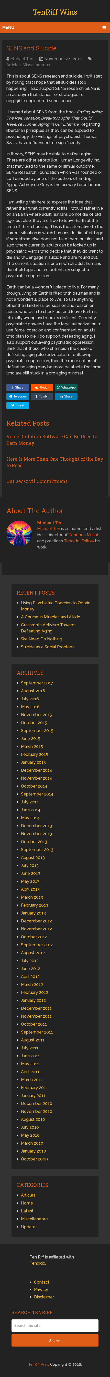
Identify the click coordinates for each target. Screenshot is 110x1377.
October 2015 (34, 722)
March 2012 (32, 984)
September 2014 (37, 794)
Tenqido (72, 541)
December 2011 (36, 1008)
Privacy (41, 1289)
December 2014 (36, 770)
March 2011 (32, 1079)
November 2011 (36, 1016)
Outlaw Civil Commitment (36, 481)
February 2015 (34, 754)
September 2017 (37, 683)
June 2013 (30, 873)
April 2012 (30, 976)
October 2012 (34, 936)
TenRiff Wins (55, 12)
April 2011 (30, 1071)
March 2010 (32, 1143)
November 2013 (36, 833)
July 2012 (30, 960)
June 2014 (30, 810)
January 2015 (33, 762)
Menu (8, 27)
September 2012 (37, 944)
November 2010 (36, 1111)
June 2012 (30, 968)
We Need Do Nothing (41, 639)
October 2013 (34, 841)
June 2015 (30, 738)
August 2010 (33, 1119)
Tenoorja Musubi (84, 534)
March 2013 (32, 897)
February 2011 (34, 1087)
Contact (41, 1282)
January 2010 (33, 1151)
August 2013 (33, 857)
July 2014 (30, 802)
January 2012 (33, 1000)
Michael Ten (21, 58)
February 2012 (34, 992)
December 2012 (36, 921)
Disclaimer (44, 1297)
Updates (29, 1226)
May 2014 (30, 817)
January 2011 (33, 1095)
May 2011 (30, 1063)
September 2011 (37, 1032)
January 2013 (33, 913)
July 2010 (30, 1127)
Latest (27, 1211)
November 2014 (36, 778)
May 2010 (30, 1135)
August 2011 (33, 1040)
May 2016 (30, 706)
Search (55, 1341)
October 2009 (34, 1159)
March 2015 (32, 746)
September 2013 (37, 849)
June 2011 (30, 1055)
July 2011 (29, 1048)
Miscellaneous (36, 64)
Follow (87, 541)
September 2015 (37, 730)
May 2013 (30, 881)
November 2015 (36, 714)
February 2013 (34, 905)
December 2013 (36, 825)
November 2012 (36, 929)
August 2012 (33, 952)
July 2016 (30, 698)
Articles (13, 64)
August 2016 (33, 690)
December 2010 (36, 1103)
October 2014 (34, 786)
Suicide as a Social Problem (47, 646)
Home (27, 1203)
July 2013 (30, 865)
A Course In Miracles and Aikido (50, 617)
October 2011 (34, 1024)
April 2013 (30, 889)
